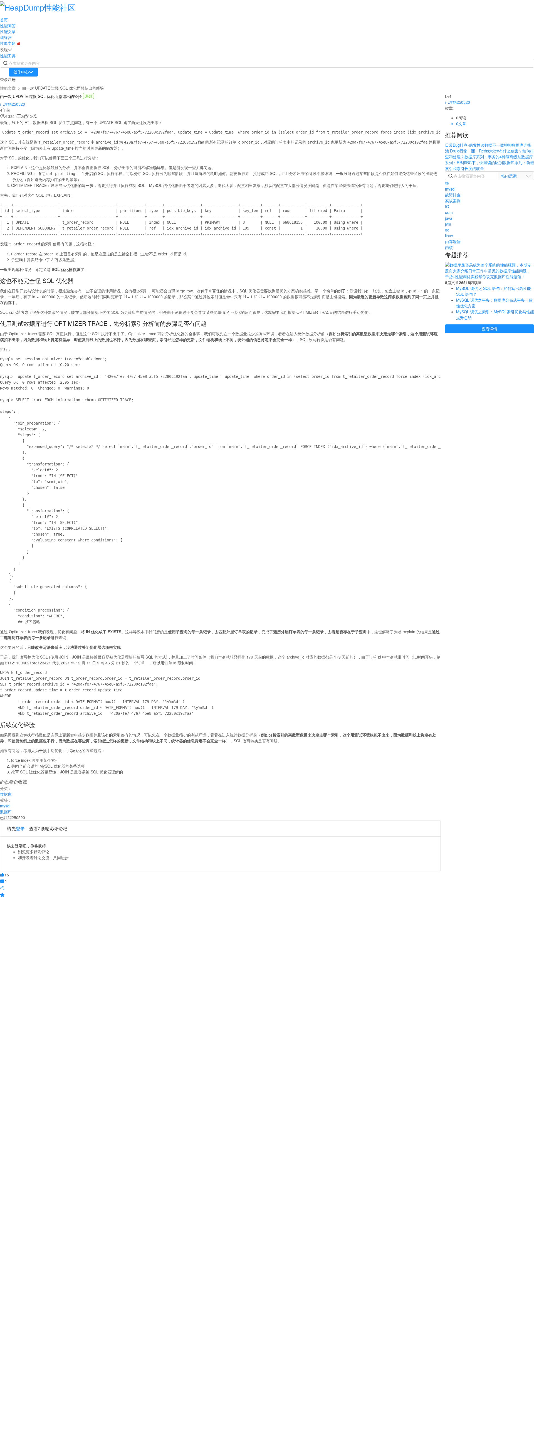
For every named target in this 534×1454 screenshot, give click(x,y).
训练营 (6, 37)
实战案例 (453, 200)
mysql (5, 806)
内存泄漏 (453, 241)
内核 (449, 247)
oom (449, 212)
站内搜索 (509, 175)
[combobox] (516, 175)
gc (447, 230)
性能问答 (8, 25)
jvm (448, 224)
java (448, 218)
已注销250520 (12, 104)
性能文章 (8, 31)
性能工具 (8, 55)
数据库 (6, 794)
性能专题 (8, 43)
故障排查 (453, 195)
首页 (4, 20)
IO (447, 206)
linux (449, 235)
